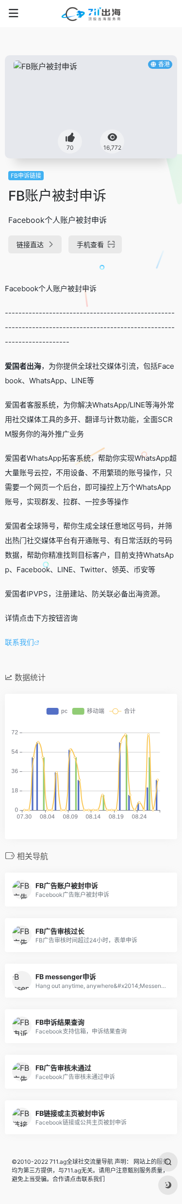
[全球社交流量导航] (91, 13)
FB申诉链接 (26, 175)
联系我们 (19, 642)
